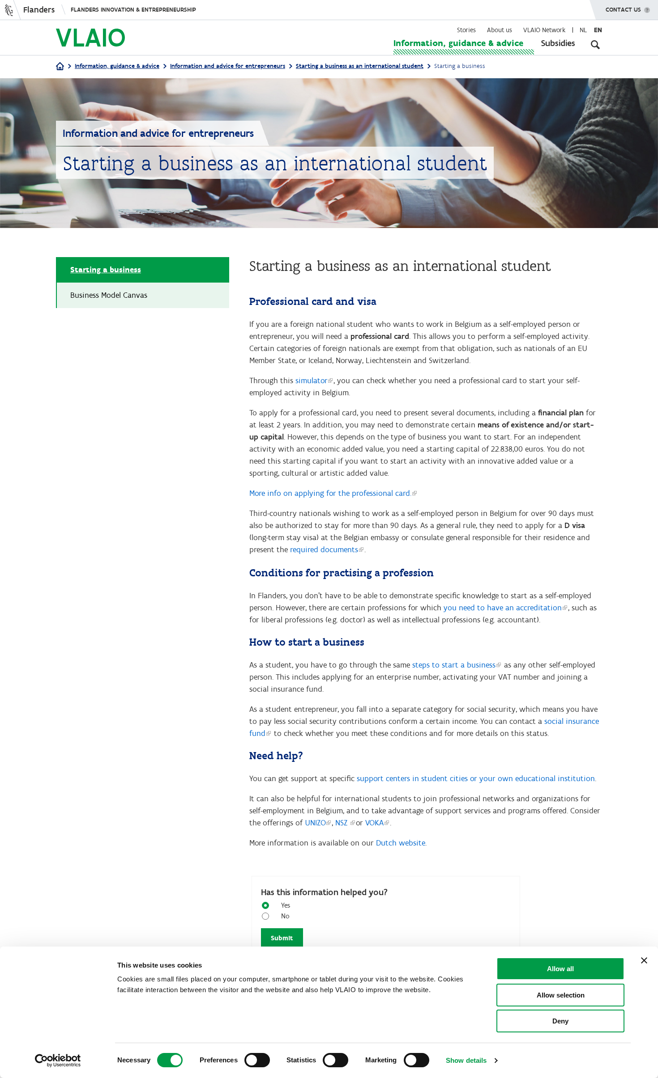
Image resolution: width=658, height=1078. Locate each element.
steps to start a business (454, 665)
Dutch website (400, 843)
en (598, 30)
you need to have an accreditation (503, 608)
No (285, 916)
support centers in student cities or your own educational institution (476, 778)
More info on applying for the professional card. (330, 493)
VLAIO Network (544, 30)
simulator (311, 380)
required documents (324, 549)
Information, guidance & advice (458, 43)
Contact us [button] (623, 9)
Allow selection (561, 995)
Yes (285, 905)
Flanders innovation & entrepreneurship (133, 9)
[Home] (60, 67)
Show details (466, 1060)
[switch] (257, 1060)
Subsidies (558, 43)
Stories (466, 30)
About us (499, 30)
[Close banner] (644, 960)
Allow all (560, 968)
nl (583, 30)
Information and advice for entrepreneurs (227, 66)
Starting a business (105, 270)
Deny (560, 1021)
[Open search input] (595, 44)
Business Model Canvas (108, 295)
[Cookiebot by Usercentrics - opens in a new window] (58, 1060)
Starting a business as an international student (359, 66)
